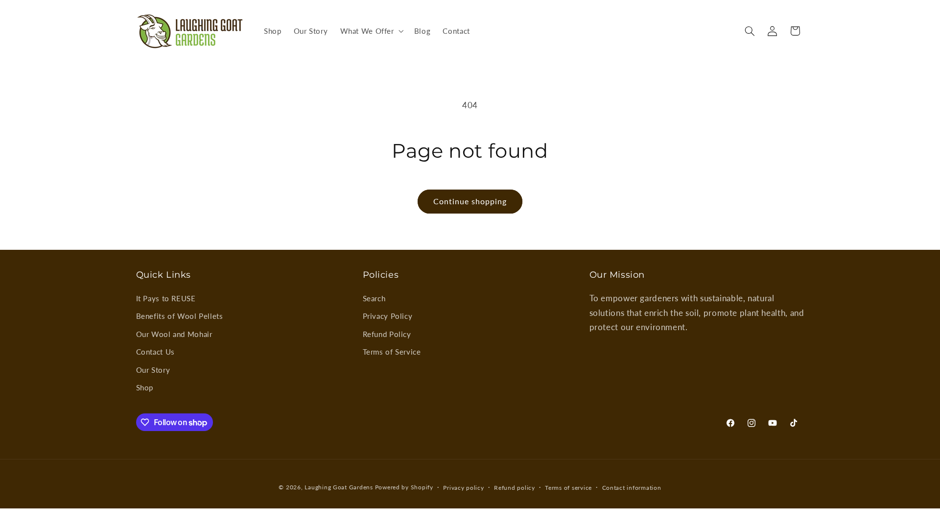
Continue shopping (470, 201)
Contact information (631, 487)
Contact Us (155, 351)
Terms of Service (392, 351)
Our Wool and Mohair (174, 334)
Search (374, 298)
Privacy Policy (388, 316)
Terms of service (568, 487)
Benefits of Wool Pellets (179, 316)
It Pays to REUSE (166, 298)
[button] (371, 31)
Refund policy (514, 487)
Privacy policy (463, 487)
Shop (145, 387)
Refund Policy (387, 334)
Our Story (153, 369)
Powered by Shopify (404, 487)
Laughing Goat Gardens (339, 487)
